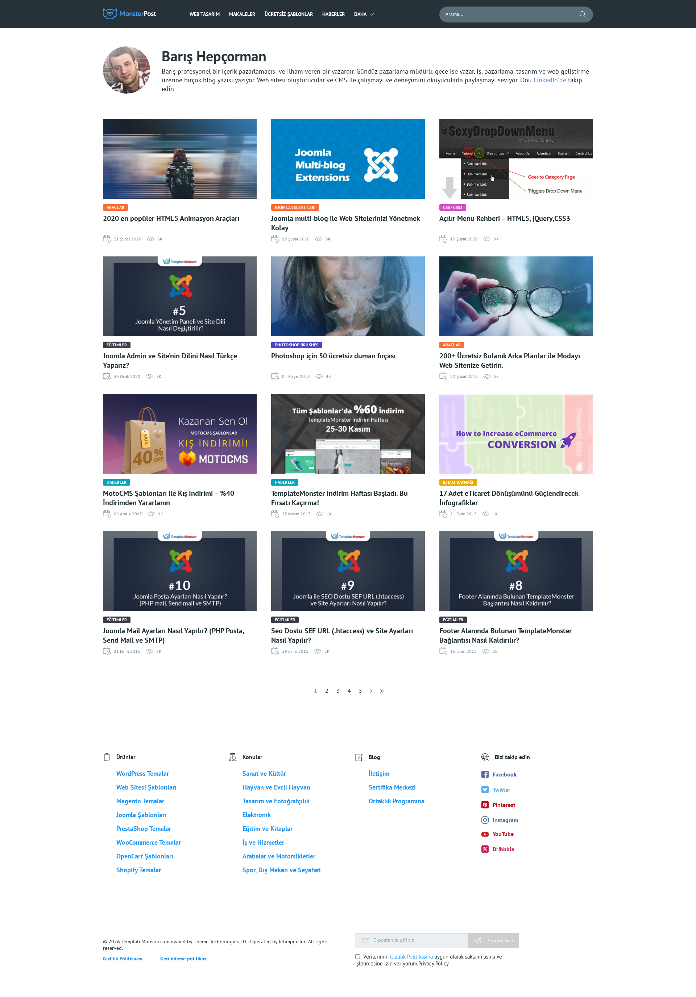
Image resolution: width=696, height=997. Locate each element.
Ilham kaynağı (458, 482)
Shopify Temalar (138, 870)
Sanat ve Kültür (264, 773)
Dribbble (503, 849)
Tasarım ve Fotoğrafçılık (276, 801)
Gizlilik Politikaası (122, 958)
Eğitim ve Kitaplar (268, 828)
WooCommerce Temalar (148, 842)
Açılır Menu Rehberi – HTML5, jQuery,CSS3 (504, 218)
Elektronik (257, 815)
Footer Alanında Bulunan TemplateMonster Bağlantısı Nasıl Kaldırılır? (505, 635)
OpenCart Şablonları (144, 856)
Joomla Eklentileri (295, 207)
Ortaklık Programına (396, 801)
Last (381, 693)
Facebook (505, 774)
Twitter (501, 789)
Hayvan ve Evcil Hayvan (276, 787)
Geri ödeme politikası (184, 958)
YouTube (503, 833)
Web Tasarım (205, 14)
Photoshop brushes (296, 344)
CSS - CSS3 (453, 207)
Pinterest (504, 804)
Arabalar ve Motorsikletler (279, 856)
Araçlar (115, 207)
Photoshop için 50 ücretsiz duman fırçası (333, 356)
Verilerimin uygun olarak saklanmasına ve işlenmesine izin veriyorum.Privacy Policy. (428, 960)
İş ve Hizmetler (263, 842)
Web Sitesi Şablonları (146, 787)
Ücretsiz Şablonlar (289, 14)
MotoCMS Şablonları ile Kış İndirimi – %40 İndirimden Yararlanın (168, 498)
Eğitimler (117, 344)
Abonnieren (499, 940)
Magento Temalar (140, 801)
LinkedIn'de (551, 80)
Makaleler (242, 14)
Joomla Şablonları (141, 815)
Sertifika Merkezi (392, 787)
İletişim (379, 773)
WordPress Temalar (142, 773)
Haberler (333, 14)
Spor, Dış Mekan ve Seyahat (281, 870)
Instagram (505, 820)
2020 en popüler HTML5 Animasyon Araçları (171, 218)
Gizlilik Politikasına (411, 956)
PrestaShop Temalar (143, 828)
